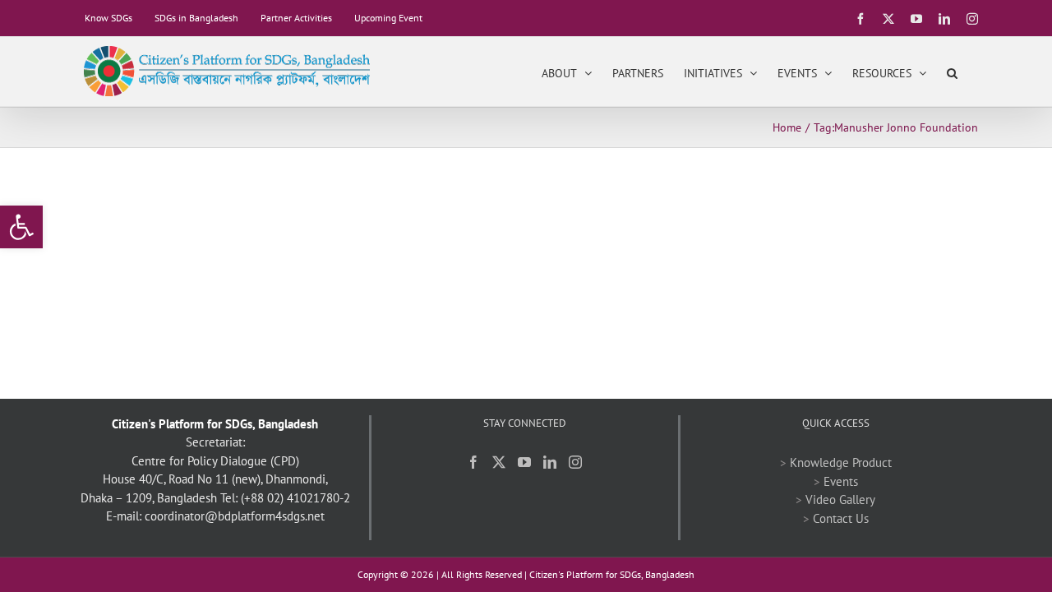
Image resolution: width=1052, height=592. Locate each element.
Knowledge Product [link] (841, 462)
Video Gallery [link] (840, 499)
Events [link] (841, 481)
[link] (21, 227)
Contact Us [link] (841, 518)
